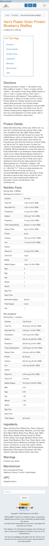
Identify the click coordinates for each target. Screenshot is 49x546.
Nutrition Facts (11, 54)
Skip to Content (6, 1)
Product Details (12, 49)
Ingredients (10, 58)
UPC (8, 73)
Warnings (9, 63)
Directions (10, 44)
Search (24, 497)
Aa (30, 5)
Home (7, 15)
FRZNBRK (15, 15)
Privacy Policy (24, 510)
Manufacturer (11, 68)
